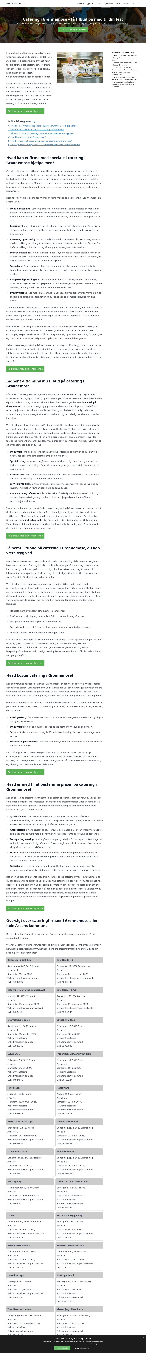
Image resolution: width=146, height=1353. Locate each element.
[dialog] (73, 1344)
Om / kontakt (122, 3)
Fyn (99, 3)
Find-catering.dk (16, 3)
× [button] (143, 1337)
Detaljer (95, 1344)
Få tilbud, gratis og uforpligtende (73, 29)
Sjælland (108, 3)
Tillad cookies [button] (62, 1348)
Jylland (91, 3)
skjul (34, 121)
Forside (80, 3)
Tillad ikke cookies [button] (81, 1348)
